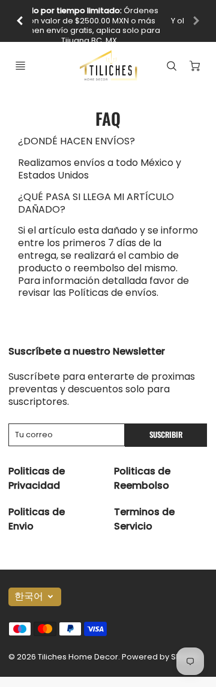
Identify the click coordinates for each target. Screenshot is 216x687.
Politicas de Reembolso (142, 478)
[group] (107, 21)
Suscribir (166, 434)
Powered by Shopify (161, 657)
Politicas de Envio (36, 519)
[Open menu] (20, 66)
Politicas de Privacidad (36, 478)
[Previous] (20, 21)
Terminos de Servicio (144, 519)
